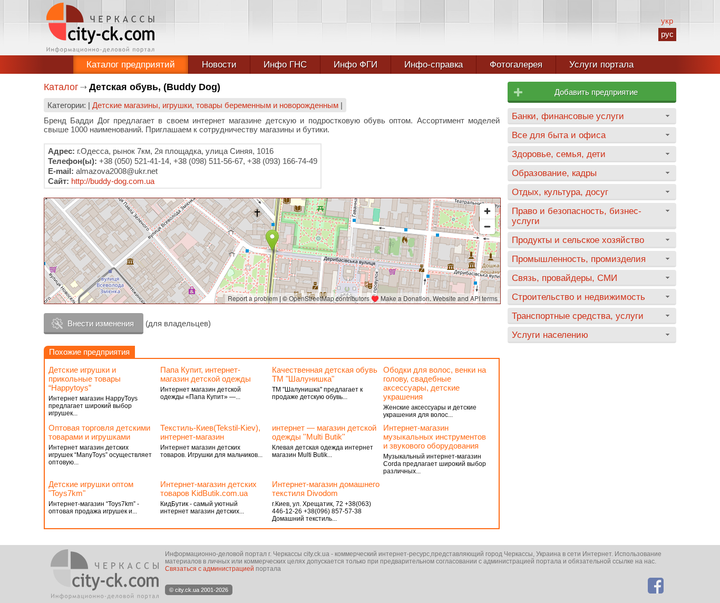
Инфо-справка (433, 65)
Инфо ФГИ (355, 65)
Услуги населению (550, 334)
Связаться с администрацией (209, 568)
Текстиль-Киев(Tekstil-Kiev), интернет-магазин (210, 432)
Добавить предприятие (596, 91)
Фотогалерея (516, 65)
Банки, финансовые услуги (568, 116)
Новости (219, 65)
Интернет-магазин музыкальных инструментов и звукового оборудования (434, 436)
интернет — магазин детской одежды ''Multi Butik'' (324, 432)
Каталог (61, 87)
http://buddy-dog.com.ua (112, 181)
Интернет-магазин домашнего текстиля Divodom (326, 489)
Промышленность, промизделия (579, 259)
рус (667, 34)
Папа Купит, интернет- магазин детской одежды (205, 374)
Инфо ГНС (285, 65)
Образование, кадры (554, 173)
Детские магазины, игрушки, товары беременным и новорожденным (215, 105)
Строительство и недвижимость (578, 297)
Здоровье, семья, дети (559, 154)
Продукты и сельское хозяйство (578, 240)
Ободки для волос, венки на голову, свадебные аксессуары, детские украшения (434, 383)
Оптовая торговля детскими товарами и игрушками (99, 432)
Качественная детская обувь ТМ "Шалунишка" (324, 374)
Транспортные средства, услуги (578, 315)
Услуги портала (601, 65)
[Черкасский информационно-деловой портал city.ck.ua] (100, 28)
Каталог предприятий (130, 65)
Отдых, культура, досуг (560, 192)
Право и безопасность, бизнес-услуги (576, 216)
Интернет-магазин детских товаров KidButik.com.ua (208, 489)
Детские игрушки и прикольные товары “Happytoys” (84, 378)
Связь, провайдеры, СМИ (564, 278)
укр (667, 20)
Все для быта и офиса (559, 135)
